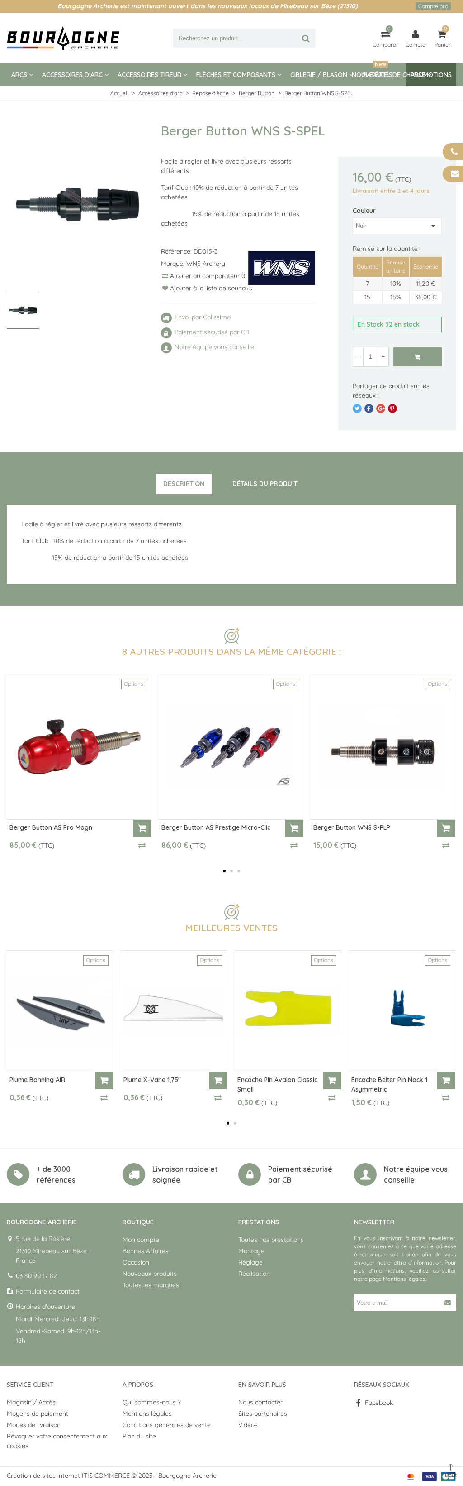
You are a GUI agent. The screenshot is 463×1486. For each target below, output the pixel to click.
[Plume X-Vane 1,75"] (174, 1011)
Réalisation (254, 1274)
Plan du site (139, 1436)
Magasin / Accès (31, 1402)
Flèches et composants (235, 75)
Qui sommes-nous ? (152, 1402)
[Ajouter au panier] (142, 828)
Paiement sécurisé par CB (300, 1174)
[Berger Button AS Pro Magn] (79, 746)
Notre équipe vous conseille (416, 1174)
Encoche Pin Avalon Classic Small (277, 1084)
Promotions (431, 75)
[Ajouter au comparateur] (142, 845)
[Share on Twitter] (357, 408)
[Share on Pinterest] (392, 408)
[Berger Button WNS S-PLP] (383, 746)
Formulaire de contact (48, 1291)
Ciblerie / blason (318, 75)
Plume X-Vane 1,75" (152, 1080)
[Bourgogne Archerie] (63, 38)
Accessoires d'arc (72, 75)
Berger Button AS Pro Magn (50, 827)
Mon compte (141, 1240)
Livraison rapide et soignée (184, 1174)
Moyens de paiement (37, 1413)
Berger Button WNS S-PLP (351, 827)
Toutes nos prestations (271, 1240)
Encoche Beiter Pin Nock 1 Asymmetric (389, 1084)
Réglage (250, 1262)
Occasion (136, 1262)
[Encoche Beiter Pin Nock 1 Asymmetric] (402, 1011)
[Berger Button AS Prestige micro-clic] (231, 746)
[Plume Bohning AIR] (60, 1011)
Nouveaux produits (150, 1274)
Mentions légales (404, 1278)
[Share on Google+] (380, 408)
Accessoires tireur (149, 75)
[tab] (184, 484)
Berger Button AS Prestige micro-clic (215, 827)
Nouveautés (372, 71)
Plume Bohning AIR (37, 1080)
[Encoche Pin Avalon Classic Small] (288, 1011)
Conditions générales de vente (167, 1425)
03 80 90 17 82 (36, 1276)
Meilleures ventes (231, 927)
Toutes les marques (151, 1285)
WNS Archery (205, 264)
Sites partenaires (262, 1413)
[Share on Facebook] (368, 408)
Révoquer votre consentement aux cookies (57, 1441)
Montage (251, 1251)
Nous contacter (260, 1402)
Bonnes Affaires (146, 1251)
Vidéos (248, 1425)
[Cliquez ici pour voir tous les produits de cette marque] (282, 268)
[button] (224, 871)
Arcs (19, 75)
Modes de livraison (34, 1425)
